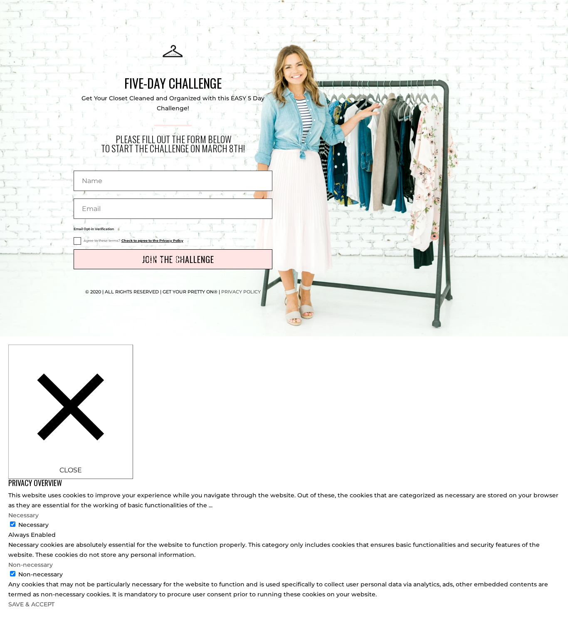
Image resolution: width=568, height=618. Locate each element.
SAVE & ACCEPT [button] (31, 604)
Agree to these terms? (133, 240)
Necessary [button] (23, 515)
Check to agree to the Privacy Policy (152, 240)
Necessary (33, 525)
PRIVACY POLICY (241, 292)
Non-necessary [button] (30, 564)
